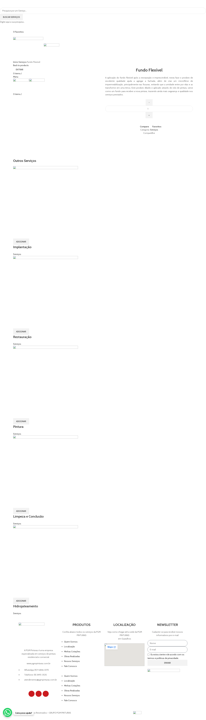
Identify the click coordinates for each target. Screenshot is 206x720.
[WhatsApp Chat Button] (7, 712)
